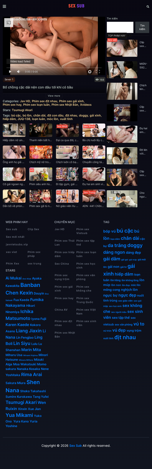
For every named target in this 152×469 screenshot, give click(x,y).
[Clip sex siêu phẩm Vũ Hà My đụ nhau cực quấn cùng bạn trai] (122, 177)
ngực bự (110, 295)
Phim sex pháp (34, 253)
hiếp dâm (9, 119)
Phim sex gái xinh (71, 101)
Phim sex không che (83, 288)
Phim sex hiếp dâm (65, 254)
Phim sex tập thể (85, 242)
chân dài (39, 115)
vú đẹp (119, 330)
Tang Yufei (41, 397)
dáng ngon (114, 252)
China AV (61, 309)
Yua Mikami (19, 415)
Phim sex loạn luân (36, 104)
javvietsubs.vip (17, 244)
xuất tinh (66, 119)
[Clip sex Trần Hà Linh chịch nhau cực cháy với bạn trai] (122, 48)
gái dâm (111, 258)
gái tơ (123, 267)
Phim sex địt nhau (44, 101)
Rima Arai (31, 374)
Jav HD (25, 101)
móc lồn (52, 119)
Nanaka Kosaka (28, 369)
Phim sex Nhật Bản (65, 104)
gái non (113, 267)
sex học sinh (115, 306)
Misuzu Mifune (26, 360)
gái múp (133, 260)
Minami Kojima (30, 355)
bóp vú (109, 231)
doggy (83, 115)
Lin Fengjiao (25, 337)
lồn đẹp (126, 285)
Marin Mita (31, 349)
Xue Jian (34, 409)
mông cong (111, 290)
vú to (138, 324)
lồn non (116, 285)
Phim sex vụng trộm (62, 277)
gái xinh (95, 115)
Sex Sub (75, 445)
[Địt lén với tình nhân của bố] (122, 155)
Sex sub (11, 229)
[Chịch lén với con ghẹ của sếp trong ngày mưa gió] (122, 91)
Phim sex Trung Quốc (84, 300)
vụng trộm (134, 330)
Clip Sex (33, 229)
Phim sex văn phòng (85, 277)
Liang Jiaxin (29, 330)
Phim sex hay (12, 104)
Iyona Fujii (38, 319)
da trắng (117, 245)
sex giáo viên (125, 300)
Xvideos (86, 104)
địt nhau (71, 115)
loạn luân (38, 119)
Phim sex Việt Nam (86, 311)
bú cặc (16, 115)
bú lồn (27, 115)
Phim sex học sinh (85, 265)
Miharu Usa (14, 355)
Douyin (39, 293)
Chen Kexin (19, 293)
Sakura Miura (16, 383)
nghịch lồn (129, 290)
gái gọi (124, 259)
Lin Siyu (21, 343)
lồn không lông (130, 280)
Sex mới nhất (15, 236)
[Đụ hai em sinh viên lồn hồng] (122, 134)
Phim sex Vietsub (82, 231)
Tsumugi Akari (22, 110)
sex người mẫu (118, 312)
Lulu (34, 344)
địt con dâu (55, 115)
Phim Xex (12, 263)
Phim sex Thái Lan (65, 242)
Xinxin (22, 409)
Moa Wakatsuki (24, 364)
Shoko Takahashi (33, 391)
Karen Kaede (17, 324)
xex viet (11, 252)
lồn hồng (115, 280)
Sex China (62, 263)
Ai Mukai (14, 278)
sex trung (34, 263)
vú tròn (107, 330)
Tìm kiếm (112, 18)
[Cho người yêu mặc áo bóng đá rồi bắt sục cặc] (122, 198)
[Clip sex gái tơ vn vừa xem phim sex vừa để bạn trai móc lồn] (122, 112)
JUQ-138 (24, 119)
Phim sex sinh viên (86, 323)
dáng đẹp (133, 252)
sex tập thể (121, 318)
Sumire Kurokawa (19, 397)
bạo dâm (115, 239)
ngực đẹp (127, 295)
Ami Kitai (26, 279)
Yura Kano (21, 421)
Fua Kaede (21, 300)
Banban (30, 285)
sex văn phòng (124, 324)
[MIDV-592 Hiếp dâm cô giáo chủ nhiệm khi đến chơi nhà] (122, 69)
